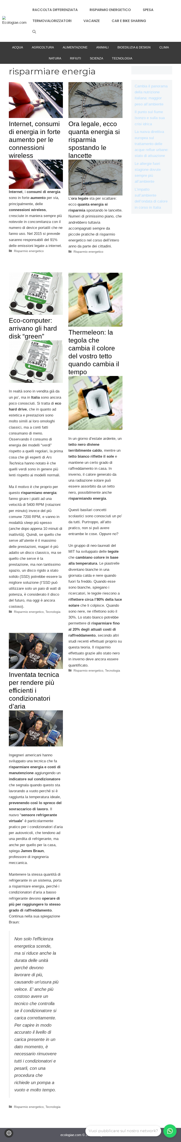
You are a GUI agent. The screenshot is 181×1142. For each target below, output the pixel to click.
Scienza (96, 58)
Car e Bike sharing (129, 20)
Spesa (148, 9)
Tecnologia (122, 58)
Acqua (17, 47)
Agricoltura (43, 47)
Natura (55, 58)
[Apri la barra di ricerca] (34, 31)
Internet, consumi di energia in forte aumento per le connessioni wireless (34, 139)
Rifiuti (75, 58)
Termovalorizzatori (52, 20)
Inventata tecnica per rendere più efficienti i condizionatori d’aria (34, 690)
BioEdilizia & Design (134, 47)
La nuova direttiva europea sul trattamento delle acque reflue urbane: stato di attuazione (151, 144)
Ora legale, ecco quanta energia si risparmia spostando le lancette (94, 139)
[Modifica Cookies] (8, 1133)
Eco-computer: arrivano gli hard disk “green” (33, 328)
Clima (164, 47)
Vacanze (91, 20)
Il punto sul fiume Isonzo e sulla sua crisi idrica (150, 118)
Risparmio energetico (110, 9)
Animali (102, 47)
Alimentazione (75, 47)
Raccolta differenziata (55, 9)
